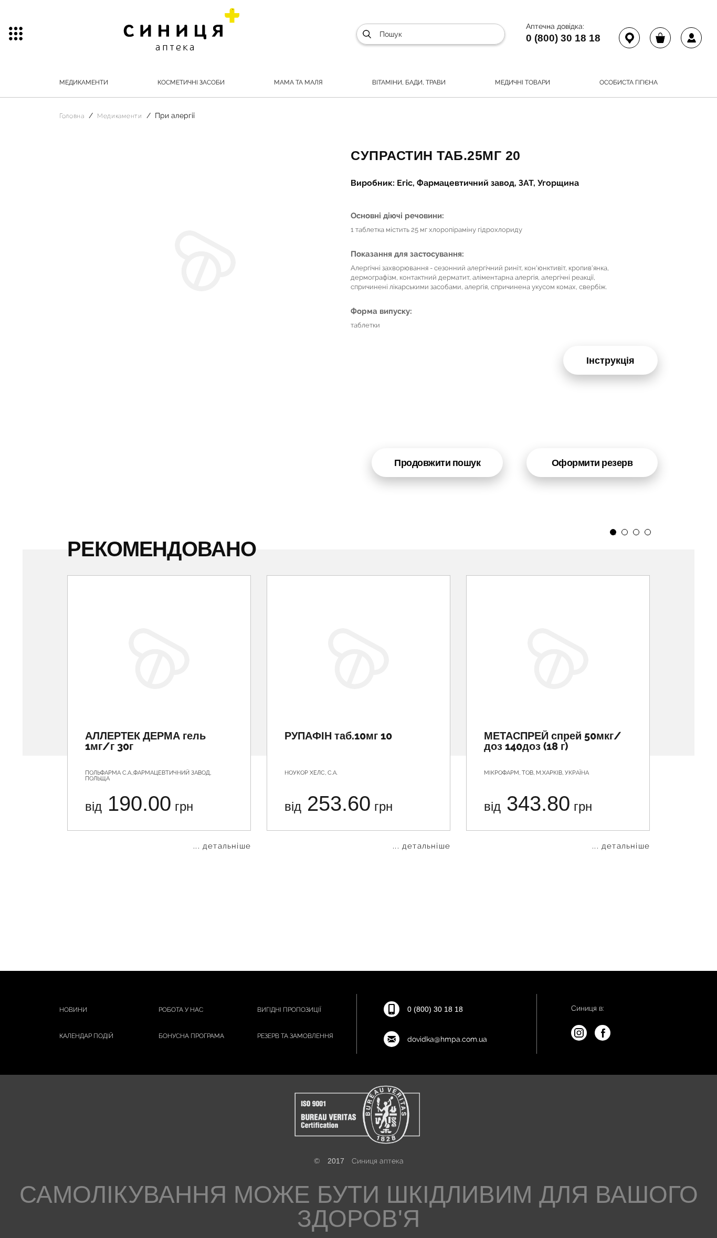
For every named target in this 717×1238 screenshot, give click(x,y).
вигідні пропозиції (289, 1010)
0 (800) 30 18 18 (563, 38)
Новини (73, 1010)
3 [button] (636, 532)
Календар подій (86, 1036)
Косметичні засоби (191, 82)
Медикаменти (83, 82)
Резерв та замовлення (295, 1036)
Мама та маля (298, 82)
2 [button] (624, 532)
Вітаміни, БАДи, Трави (409, 82)
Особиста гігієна (628, 82)
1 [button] (613, 532)
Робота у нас (181, 1010)
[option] (159, 712)
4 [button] (648, 532)
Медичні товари (522, 82)
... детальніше (222, 846)
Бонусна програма (191, 1036)
